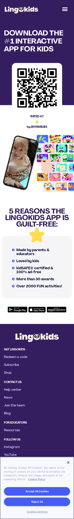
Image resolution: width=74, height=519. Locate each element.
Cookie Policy (37, 479)
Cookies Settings (37, 511)
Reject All (37, 501)
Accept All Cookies (37, 491)
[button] (64, 9)
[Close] (68, 462)
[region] (37, 488)
